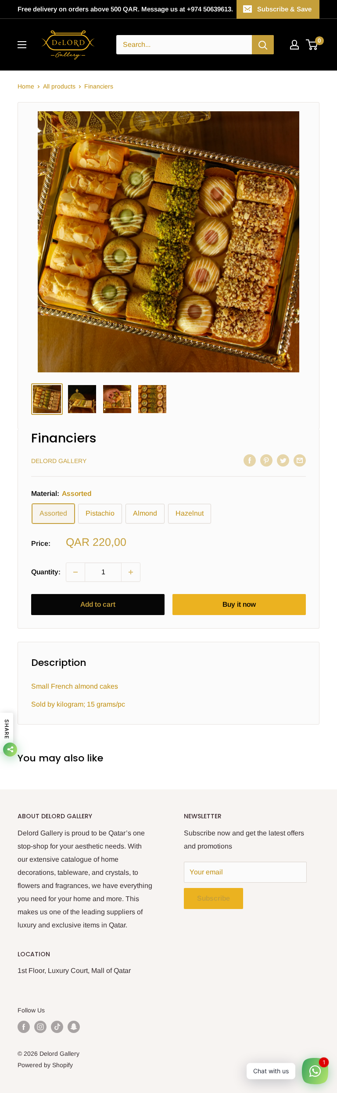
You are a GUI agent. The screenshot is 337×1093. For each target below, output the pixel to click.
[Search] (263, 44)
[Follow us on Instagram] (40, 1027)
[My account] (294, 45)
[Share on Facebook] (250, 460)
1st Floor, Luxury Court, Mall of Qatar (74, 970)
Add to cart (97, 604)
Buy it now (239, 604)
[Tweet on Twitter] (283, 460)
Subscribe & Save (284, 9)
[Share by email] (300, 460)
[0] (312, 44)
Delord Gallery (58, 460)
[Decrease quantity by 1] (75, 572)
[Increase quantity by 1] (131, 572)
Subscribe (213, 898)
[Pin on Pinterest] (266, 460)
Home (26, 86)
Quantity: (46, 572)
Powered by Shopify (45, 1064)
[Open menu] (22, 44)
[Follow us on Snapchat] (74, 1027)
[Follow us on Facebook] (24, 1027)
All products (59, 86)
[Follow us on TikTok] (57, 1027)
